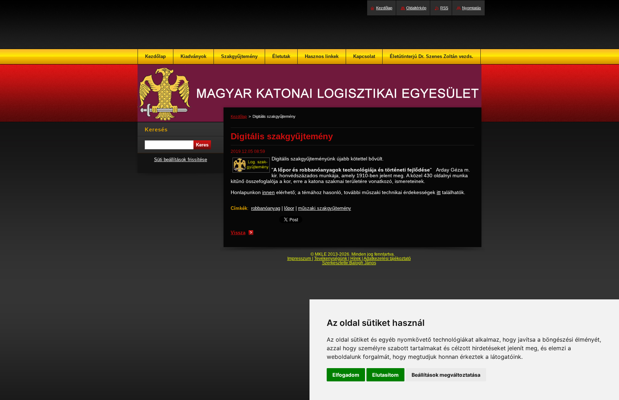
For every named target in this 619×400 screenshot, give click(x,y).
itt (439, 192)
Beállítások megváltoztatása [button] (446, 375)
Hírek (356, 258)
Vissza (238, 232)
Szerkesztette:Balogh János (349, 263)
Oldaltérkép (416, 8)
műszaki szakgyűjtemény (324, 208)
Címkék (239, 208)
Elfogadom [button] (345, 375)
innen (268, 192)
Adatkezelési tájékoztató (387, 258)
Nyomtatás (471, 8)
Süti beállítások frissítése (180, 159)
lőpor (289, 208)
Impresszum (299, 258)
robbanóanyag (265, 208)
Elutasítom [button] (385, 375)
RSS (444, 8)
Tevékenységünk (331, 258)
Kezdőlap (239, 116)
